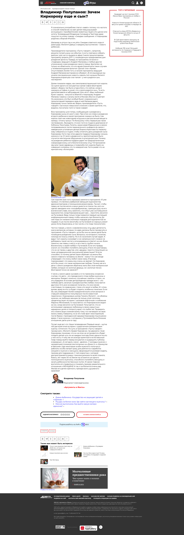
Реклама (86, 496)
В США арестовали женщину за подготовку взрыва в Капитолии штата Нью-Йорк (126, 41)
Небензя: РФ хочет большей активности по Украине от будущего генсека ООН (126, 50)
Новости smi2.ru (47, 490)
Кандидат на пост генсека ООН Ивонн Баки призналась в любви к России (126, 16)
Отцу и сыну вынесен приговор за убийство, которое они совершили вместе (61, 447)
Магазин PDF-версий (98, 496)
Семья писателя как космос (59, 453)
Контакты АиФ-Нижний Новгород (79, 498)
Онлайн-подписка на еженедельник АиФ (121, 496)
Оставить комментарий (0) (92, 414)
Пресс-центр (76, 496)
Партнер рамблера (72, 527)
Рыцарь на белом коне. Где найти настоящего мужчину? (81, 402)
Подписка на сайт (60, 498)
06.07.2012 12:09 (45, 8)
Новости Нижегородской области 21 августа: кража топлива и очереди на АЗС (126, 24)
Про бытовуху (54, 460)
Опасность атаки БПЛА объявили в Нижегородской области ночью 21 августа (126, 33)
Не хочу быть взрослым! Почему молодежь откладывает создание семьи (94, 454)
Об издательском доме (62, 496)
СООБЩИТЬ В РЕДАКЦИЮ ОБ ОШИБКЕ (105, 498)
